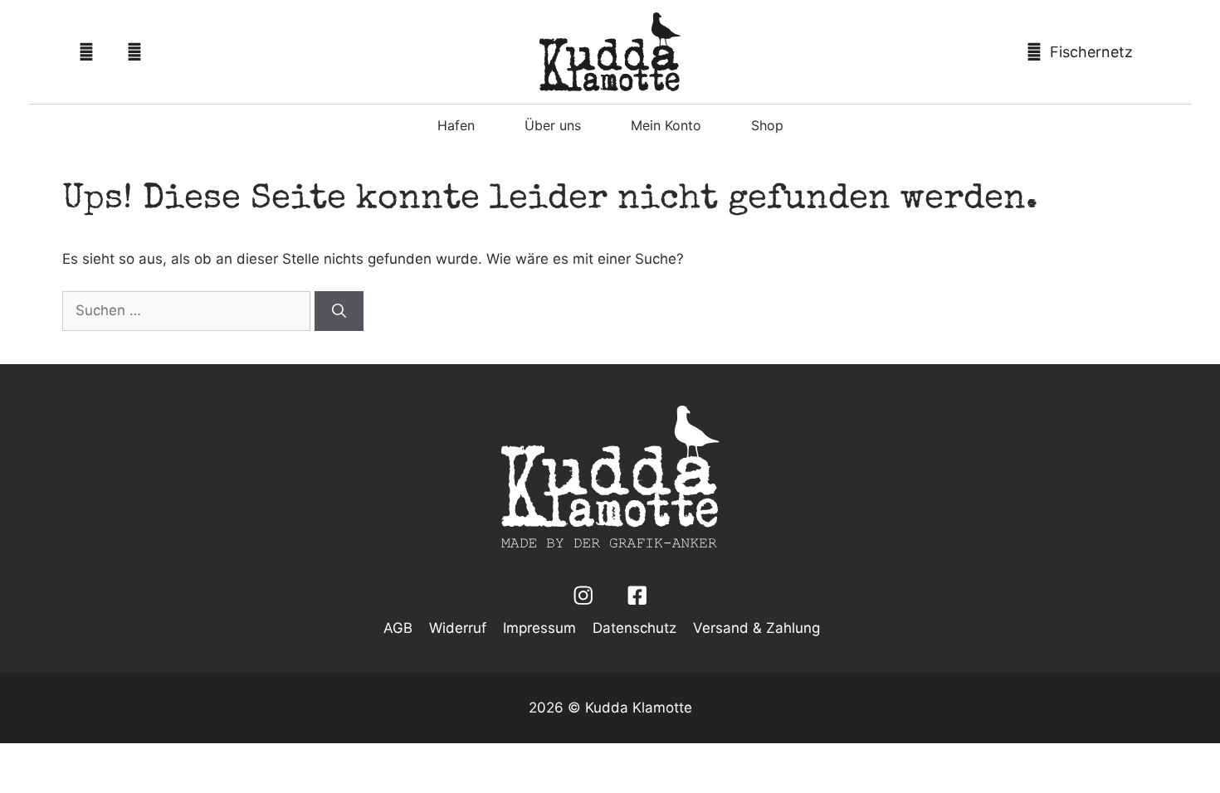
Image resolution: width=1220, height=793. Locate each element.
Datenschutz (634, 628)
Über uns (553, 125)
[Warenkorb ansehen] (1084, 52)
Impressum (539, 628)
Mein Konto (666, 125)
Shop (767, 125)
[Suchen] (339, 311)
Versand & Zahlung (756, 628)
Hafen (456, 125)
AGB (397, 628)
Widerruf (457, 628)
